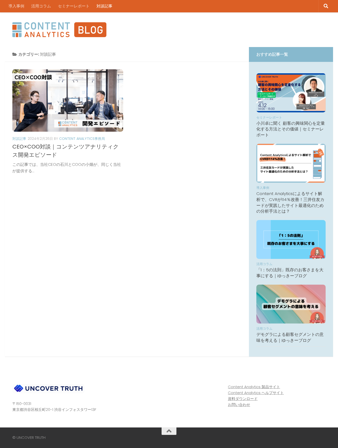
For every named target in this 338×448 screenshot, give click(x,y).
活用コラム (41, 6)
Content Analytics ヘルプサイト (256, 392)
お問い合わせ (239, 404)
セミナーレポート (74, 6)
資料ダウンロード (243, 398)
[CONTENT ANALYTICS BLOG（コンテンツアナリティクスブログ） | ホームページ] (59, 29)
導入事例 (16, 6)
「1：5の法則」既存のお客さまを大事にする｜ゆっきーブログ (289, 273)
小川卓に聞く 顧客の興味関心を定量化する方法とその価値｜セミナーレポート (290, 129)
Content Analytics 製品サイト (254, 386)
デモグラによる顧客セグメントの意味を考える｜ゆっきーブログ (290, 337)
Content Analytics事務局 (82, 138)
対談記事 (104, 6)
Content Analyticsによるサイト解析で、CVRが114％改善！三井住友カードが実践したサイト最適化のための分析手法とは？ (290, 202)
